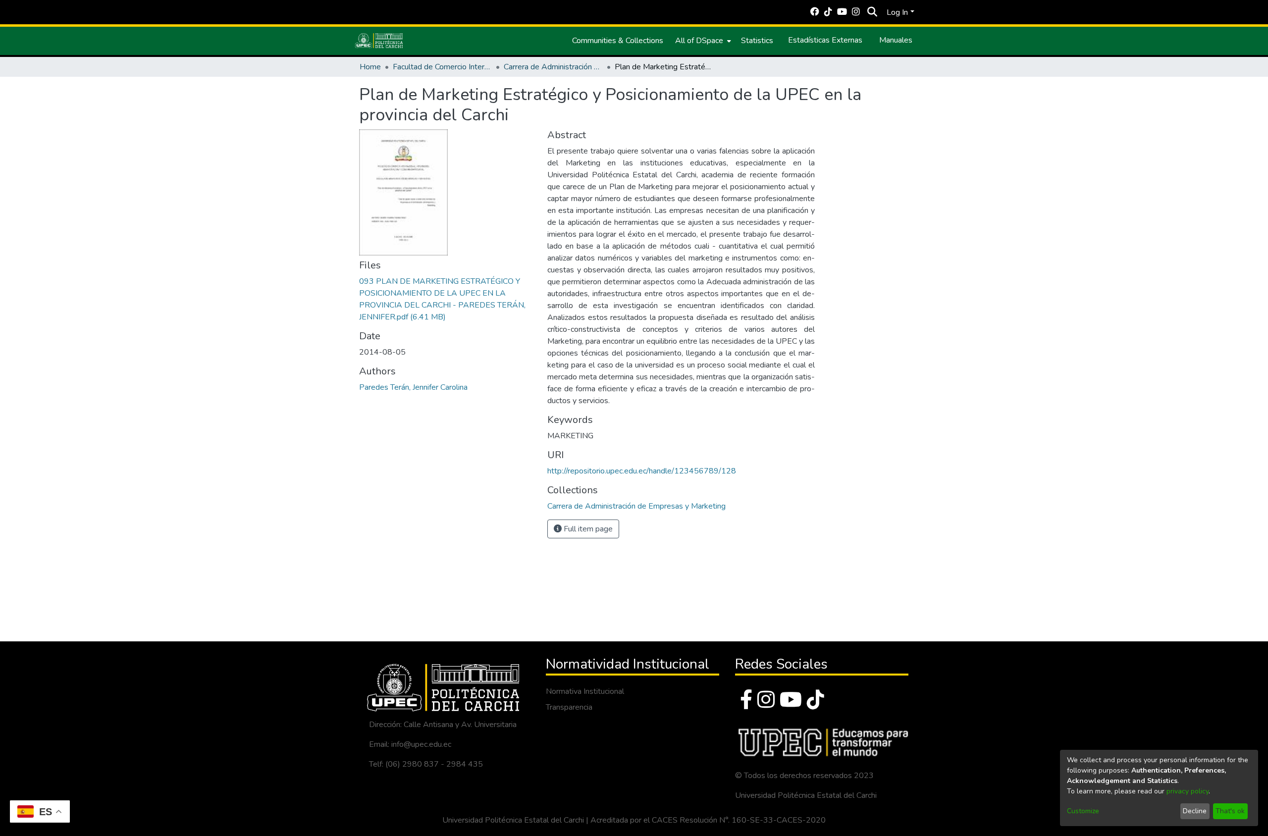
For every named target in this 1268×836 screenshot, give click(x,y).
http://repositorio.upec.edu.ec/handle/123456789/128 (641, 471)
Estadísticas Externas (825, 40)
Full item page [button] (587, 528)
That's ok (1230, 811)
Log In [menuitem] (897, 12)
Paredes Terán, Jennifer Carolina (413, 387)
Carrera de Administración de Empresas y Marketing (553, 66)
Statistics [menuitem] (757, 40)
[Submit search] (872, 12)
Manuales (895, 40)
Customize (1083, 811)
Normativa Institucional (585, 691)
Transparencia (569, 707)
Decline (1195, 811)
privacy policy (1187, 791)
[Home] (379, 41)
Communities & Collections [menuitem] (617, 40)
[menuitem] (702, 40)
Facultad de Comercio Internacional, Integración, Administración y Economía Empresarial (442, 66)
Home (370, 66)
